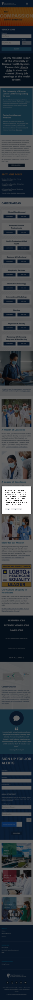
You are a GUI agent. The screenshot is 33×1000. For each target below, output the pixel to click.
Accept (8, 509)
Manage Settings (16, 509)
